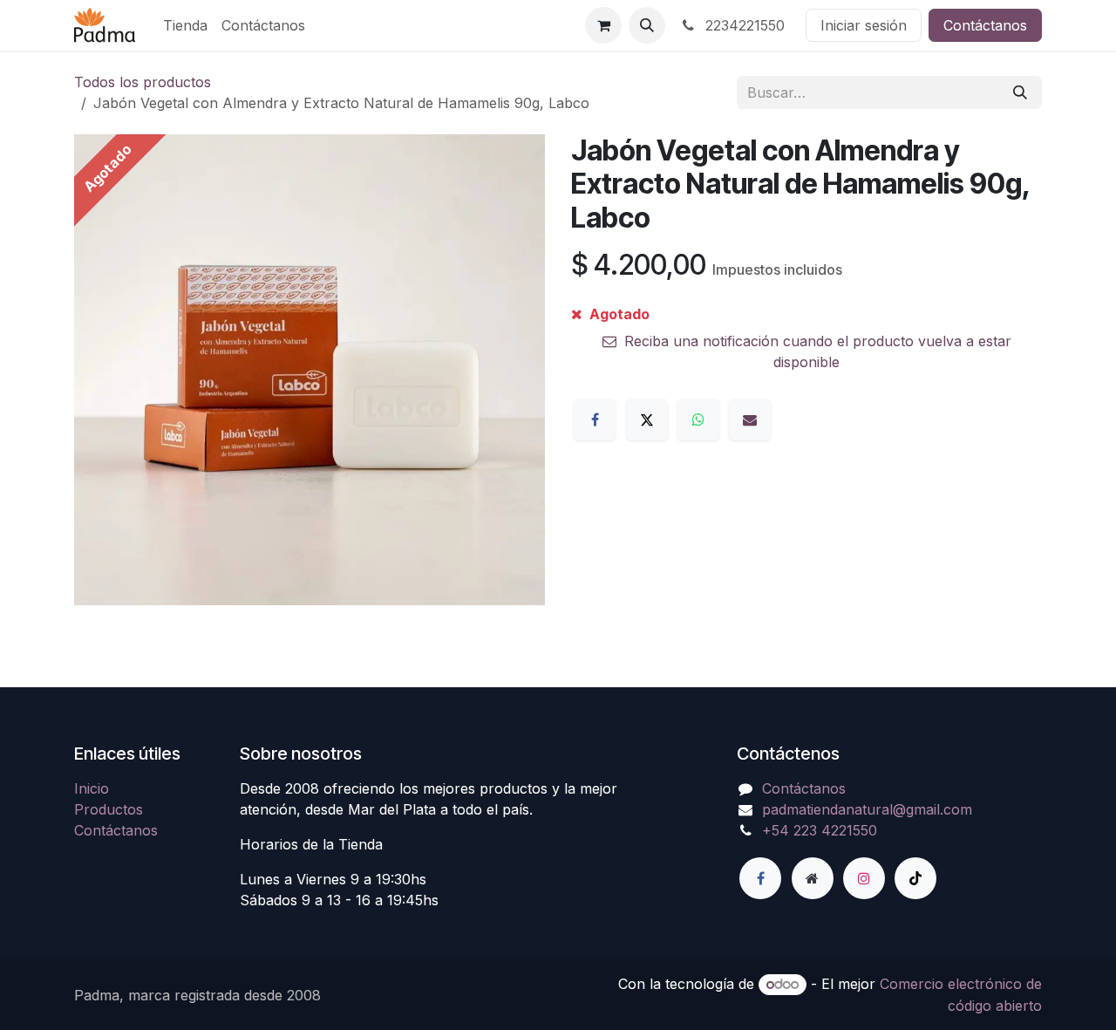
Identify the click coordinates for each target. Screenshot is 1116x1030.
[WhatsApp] (698, 419)
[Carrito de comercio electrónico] (603, 25)
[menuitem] (185, 25)
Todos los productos (142, 82)
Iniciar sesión (863, 25)
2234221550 (743, 25)
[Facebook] (595, 419)
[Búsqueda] (1020, 92)
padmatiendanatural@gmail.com (867, 809)
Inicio (91, 788)
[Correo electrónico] (750, 419)
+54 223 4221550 (819, 830)
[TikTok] (915, 878)
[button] (647, 25)
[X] (647, 419)
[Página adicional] (813, 878)
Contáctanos (985, 25)
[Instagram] (864, 878)
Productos (108, 809)
